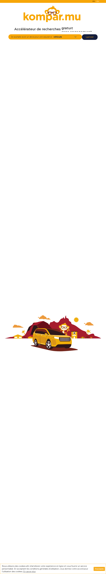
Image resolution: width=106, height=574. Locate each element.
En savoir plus (29, 571)
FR (94, 1)
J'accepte (99, 569)
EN (98, 1)
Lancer (90, 37)
